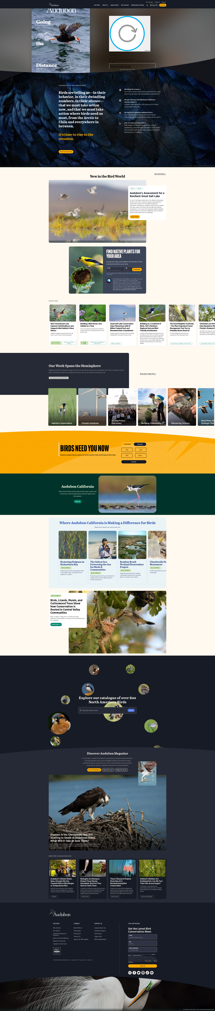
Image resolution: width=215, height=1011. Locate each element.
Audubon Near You (100, 928)
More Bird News (159, 174)
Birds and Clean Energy (69, 343)
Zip (126, 268)
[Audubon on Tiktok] (147, 972)
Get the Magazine (94, 770)
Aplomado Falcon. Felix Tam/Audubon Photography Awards (58, 723)
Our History (56, 931)
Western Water (116, 343)
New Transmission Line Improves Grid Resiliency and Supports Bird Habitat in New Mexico (63, 325)
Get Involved (125, 5)
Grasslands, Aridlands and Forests (97, 343)
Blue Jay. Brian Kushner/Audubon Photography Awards (65, 700)
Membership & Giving (137, 5)
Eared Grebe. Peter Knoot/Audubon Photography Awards (94, 670)
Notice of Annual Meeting (60, 938)
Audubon (54, 4)
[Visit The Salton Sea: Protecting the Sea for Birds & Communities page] (102, 557)
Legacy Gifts (98, 936)
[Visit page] (97, 211)
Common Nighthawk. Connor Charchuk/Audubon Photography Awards (143, 689)
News (132, 188)
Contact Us (77, 936)
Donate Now (98, 933)
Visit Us (77, 501)
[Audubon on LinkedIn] (143, 972)
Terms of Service (137, 955)
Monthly (140, 444)
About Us (105, 5)
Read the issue (108, 770)
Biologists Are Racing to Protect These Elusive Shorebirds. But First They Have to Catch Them (93, 879)
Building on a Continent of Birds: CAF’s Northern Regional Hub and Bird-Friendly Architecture (152, 325)
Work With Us (78, 928)
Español (164, 2)
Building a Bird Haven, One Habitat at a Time (93, 325)
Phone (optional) (133, 948)
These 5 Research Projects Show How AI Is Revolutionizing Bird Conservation (122, 879)
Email (108, 268)
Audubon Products (100, 931)
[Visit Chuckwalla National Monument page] (162, 557)
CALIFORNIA (66, 567)
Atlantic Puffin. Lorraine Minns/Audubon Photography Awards (88, 689)
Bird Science (115, 896)
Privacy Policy (132, 273)
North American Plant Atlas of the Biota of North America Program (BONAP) (127, 288)
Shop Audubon (149, 2)
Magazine (157, 2)
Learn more (134, 217)
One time (128, 444)
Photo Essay (85, 896)
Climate (54, 896)
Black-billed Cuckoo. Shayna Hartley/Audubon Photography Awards (55, 741)
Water (139, 188)
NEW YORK (84, 343)
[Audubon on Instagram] (130, 972)
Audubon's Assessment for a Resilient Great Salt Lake (147, 194)
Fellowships (77, 931)
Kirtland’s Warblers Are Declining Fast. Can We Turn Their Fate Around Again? (152, 879)
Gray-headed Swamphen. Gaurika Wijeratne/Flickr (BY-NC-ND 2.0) (130, 669)
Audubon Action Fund (59, 944)
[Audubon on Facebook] (134, 972)
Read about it (56, 624)
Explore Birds (115, 5)
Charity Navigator (57, 951)
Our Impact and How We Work (58, 377)
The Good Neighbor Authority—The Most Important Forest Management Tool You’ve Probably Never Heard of (182, 325)
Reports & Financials (59, 941)
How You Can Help (66, 152)
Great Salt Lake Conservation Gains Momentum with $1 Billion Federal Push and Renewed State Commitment (122, 325)
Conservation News (146, 896)
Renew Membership (100, 939)
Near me (155, 5)
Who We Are (57, 928)
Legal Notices (74, 960)
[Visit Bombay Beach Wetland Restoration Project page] (132, 557)
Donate (162, 5)
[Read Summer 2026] (147, 773)
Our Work (97, 5)
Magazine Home (121, 770)
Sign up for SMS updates (81, 939)
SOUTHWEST (56, 343)
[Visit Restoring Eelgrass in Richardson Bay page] (73, 557)
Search (147, 5)
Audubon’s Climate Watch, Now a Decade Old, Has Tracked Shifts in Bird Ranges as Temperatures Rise (63, 879)
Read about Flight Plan (147, 374)
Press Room (77, 933)
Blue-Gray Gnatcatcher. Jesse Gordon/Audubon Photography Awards (150, 725)
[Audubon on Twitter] (138, 972)
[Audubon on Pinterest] (152, 972)
